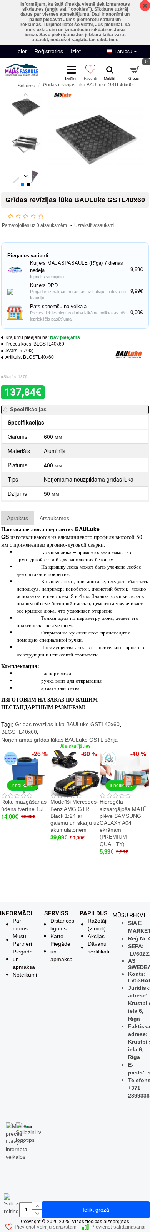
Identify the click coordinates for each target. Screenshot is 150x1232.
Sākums (26, 86)
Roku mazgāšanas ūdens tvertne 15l (24, 805)
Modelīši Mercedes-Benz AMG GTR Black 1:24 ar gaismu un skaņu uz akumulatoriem (74, 816)
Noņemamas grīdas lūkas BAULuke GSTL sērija (59, 740)
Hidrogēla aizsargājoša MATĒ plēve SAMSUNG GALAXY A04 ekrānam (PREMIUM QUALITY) (123, 823)
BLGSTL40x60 (19, 732)
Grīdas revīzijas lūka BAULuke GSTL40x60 (67, 724)
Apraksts (17, 518)
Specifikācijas (28, 409)
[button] (25, 94)
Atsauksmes (54, 518)
